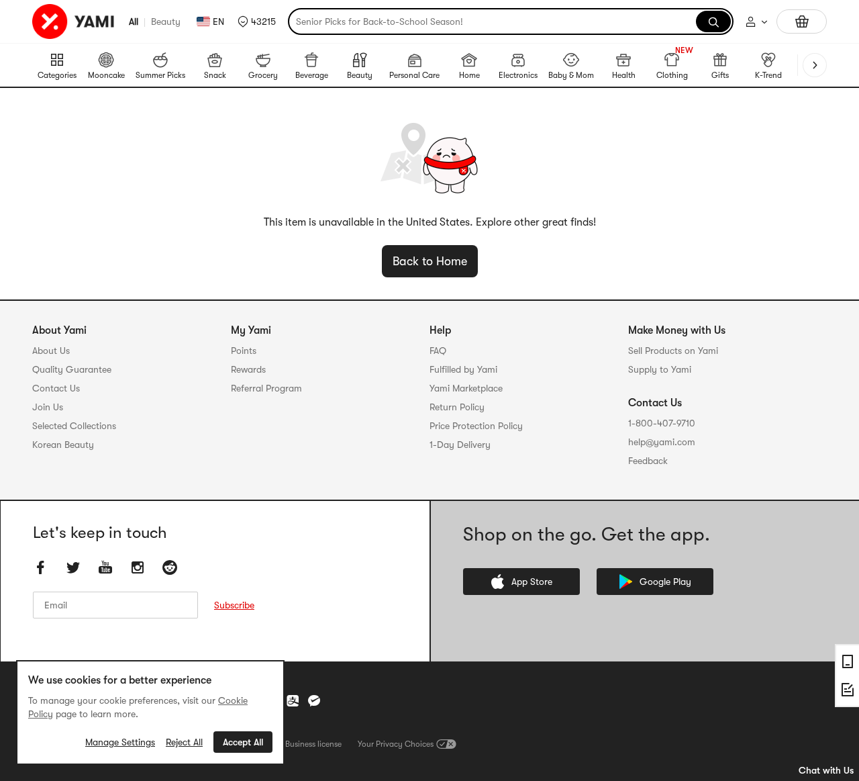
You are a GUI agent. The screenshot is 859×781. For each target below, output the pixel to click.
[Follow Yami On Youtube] (105, 567)
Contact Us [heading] (56, 388)
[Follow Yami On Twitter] (73, 567)
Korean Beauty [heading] (63, 444)
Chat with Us (826, 770)
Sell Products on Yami (673, 350)
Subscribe (234, 605)
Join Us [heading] (47, 407)
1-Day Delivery (460, 444)
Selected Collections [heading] (74, 425)
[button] (257, 21)
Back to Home (430, 261)
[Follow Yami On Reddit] (170, 567)
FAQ (438, 350)
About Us (51, 350)
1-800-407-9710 (661, 423)
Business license (313, 744)
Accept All (243, 742)
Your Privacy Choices (396, 744)
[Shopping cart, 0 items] (801, 21)
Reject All (184, 742)
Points (243, 350)
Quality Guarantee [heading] (71, 369)
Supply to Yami (659, 369)
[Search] (713, 21)
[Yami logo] (73, 21)
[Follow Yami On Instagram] (138, 567)
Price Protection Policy (476, 425)
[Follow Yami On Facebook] (41, 567)
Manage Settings (120, 742)
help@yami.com (661, 442)
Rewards (248, 369)
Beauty (166, 21)
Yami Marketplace (466, 388)
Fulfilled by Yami (463, 369)
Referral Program (266, 388)
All (133, 21)
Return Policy (457, 407)
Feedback (648, 460)
